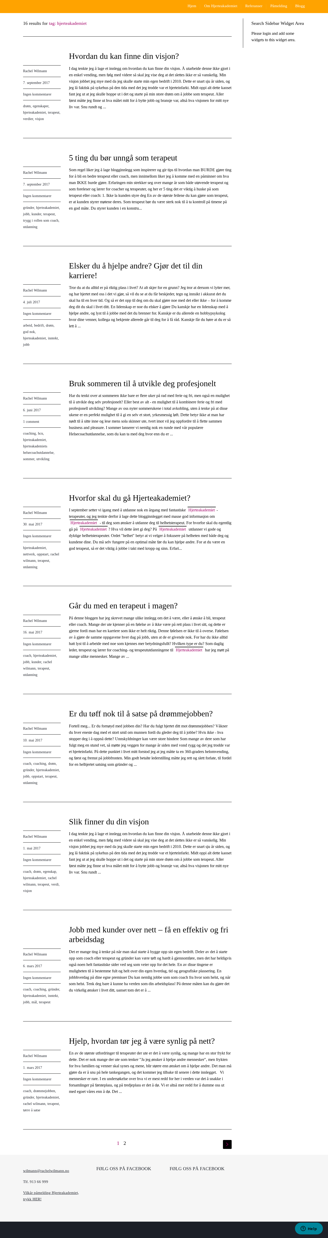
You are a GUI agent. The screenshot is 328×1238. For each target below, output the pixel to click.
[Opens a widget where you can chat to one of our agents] (309, 1229)
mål (34, 1002)
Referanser (253, 6)
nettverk (29, 554)
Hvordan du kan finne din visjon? (124, 56)
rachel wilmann (34, 1104)
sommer (28, 459)
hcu (40, 433)
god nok (29, 332)
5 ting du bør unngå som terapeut (123, 157)
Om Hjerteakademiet (220, 6)
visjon (39, 119)
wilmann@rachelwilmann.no (46, 1171)
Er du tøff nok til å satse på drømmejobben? (141, 713)
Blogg (300, 6)
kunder (36, 214)
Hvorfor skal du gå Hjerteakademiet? (129, 497)
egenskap (49, 872)
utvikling (42, 459)
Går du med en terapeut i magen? (123, 605)
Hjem (192, 6)
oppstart (42, 554)
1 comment (31, 422)
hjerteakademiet (34, 112)
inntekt (53, 338)
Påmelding (278, 6)
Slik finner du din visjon (109, 821)
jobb (26, 214)
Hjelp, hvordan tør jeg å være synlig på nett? (142, 1041)
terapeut (53, 112)
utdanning (30, 227)
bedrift (39, 325)
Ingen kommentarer (37, 94)
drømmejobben (44, 1091)
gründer (28, 208)
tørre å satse (31, 1110)
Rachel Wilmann (35, 71)
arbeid (27, 325)
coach (27, 656)
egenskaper (40, 106)
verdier (28, 119)
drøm (27, 106)
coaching (29, 433)
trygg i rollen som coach (40, 220)
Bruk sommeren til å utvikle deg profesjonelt (142, 383)
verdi (55, 884)
